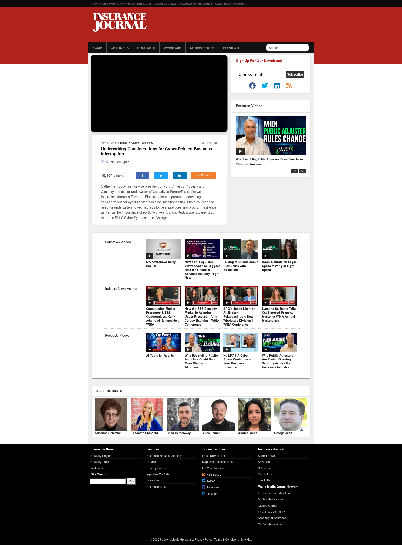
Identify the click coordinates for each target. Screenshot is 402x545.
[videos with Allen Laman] (218, 429)
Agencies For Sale (158, 474)
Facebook (213, 487)
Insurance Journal (105, 3)
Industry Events (156, 468)
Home (97, 47)
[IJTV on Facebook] (252, 85)
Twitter (211, 481)
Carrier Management (230, 3)
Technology (146, 142)
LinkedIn (212, 493)
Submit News (266, 456)
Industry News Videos (121, 288)
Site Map (246, 539)
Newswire (152, 480)
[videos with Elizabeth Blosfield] (147, 429)
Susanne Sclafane (108, 433)
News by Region (100, 456)
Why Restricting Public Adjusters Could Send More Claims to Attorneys (269, 161)
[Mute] (213, 127)
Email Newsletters (213, 456)
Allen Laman (211, 433)
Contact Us (265, 474)
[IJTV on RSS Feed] (289, 85)
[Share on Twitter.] (161, 175)
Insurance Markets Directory (164, 456)
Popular (231, 47)
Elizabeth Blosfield (144, 433)
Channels (120, 47)
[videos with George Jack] (290, 429)
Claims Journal (165, 3)
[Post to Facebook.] (143, 175)
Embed (205, 175)
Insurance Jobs (156, 486)
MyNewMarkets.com (136, 3)
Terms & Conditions (226, 539)
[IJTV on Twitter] (265, 85)
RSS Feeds (214, 474)
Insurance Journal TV (271, 511)
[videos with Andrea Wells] (254, 429)
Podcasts (146, 47)
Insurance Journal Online (274, 493)
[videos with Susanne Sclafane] (111, 429)
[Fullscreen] (222, 127)
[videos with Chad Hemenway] (183, 429)
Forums (151, 462)
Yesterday (96, 468)
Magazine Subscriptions (217, 462)
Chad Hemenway (179, 433)
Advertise (264, 462)
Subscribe (264, 468)
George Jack (283, 433)
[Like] (106, 161)
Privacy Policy (203, 539)
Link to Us (264, 480)
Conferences (202, 47)
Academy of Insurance (195, 3)
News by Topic (99, 462)
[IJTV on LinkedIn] (277, 85)
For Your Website (213, 468)
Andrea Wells (247, 433)
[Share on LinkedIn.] (179, 175)
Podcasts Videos (117, 335)
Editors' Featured (129, 142)
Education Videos (118, 241)
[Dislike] (103, 161)
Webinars (172, 47)
